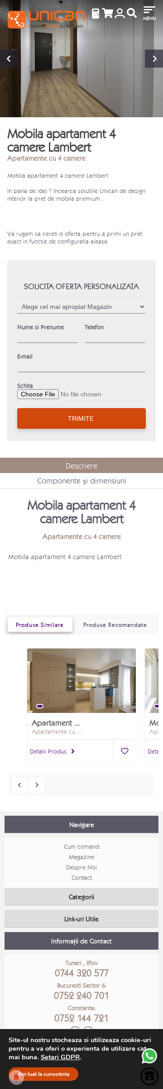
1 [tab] (39, 706)
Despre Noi (81, 867)
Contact (82, 877)
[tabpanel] (81, 685)
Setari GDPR (60, 1057)
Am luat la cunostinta (43, 1074)
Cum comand (81, 846)
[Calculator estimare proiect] (95, 13)
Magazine (81, 856)
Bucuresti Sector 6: (81, 991)
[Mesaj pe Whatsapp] (149, 1062)
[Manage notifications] (16, 1077)
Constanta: (81, 1014)
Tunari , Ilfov (82, 969)
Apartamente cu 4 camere (46, 157)
